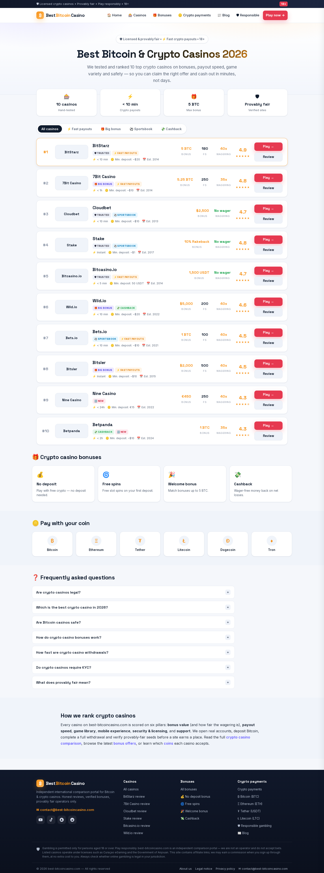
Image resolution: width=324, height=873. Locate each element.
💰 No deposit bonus (195, 796)
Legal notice (203, 868)
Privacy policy (225, 868)
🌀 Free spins (190, 804)
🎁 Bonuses (162, 15)
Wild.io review (133, 833)
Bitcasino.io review (136, 825)
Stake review (132, 818)
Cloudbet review (135, 811)
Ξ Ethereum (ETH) (250, 804)
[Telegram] (72, 820)
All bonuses (189, 789)
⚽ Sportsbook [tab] (141, 129)
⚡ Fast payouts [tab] (79, 129)
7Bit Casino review (136, 804)
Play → (268, 146)
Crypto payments (250, 789)
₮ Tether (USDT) (249, 811)
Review (268, 157)
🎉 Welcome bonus (194, 811)
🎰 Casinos (137, 15)
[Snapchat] (62, 820)
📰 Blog (223, 15)
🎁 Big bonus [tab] (111, 129)
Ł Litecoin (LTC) (249, 818)
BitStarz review (134, 796)
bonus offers (125, 743)
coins (168, 743)
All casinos (131, 789)
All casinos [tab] (49, 129)
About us (185, 868)
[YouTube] (40, 820)
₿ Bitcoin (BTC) (248, 796)
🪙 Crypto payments (194, 15)
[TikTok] (51, 820)
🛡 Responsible (247, 15)
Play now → (275, 15)
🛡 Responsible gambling (255, 825)
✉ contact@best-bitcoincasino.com (65, 810)
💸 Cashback (190, 818)
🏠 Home (114, 15)
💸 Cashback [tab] (171, 129)
